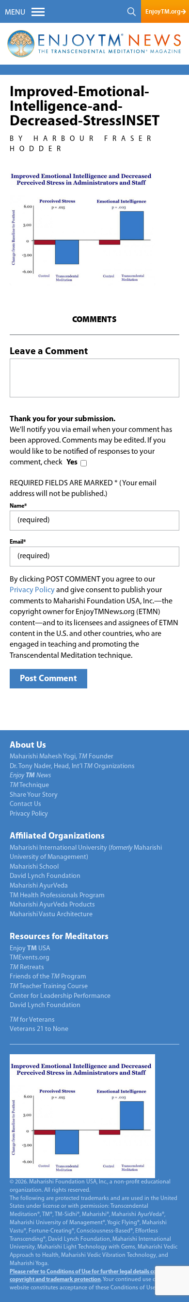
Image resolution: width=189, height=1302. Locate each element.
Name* (18, 506)
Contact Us (25, 804)
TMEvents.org (29, 957)
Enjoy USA (30, 948)
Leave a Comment (49, 352)
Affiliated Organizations (57, 836)
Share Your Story (34, 795)
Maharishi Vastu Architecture (51, 914)
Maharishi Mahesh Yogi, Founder (61, 756)
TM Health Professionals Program (57, 895)
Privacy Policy (32, 590)
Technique (29, 785)
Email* (18, 542)
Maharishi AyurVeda (39, 886)
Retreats (27, 967)
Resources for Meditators (59, 937)
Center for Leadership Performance (60, 996)
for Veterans (32, 1020)
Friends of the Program (48, 976)
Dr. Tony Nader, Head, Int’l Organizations (72, 766)
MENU (15, 13)
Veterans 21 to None (39, 1029)
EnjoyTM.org (162, 11)
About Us (28, 745)
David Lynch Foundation (45, 876)
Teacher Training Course (49, 986)
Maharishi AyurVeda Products (52, 904)
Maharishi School (34, 867)
